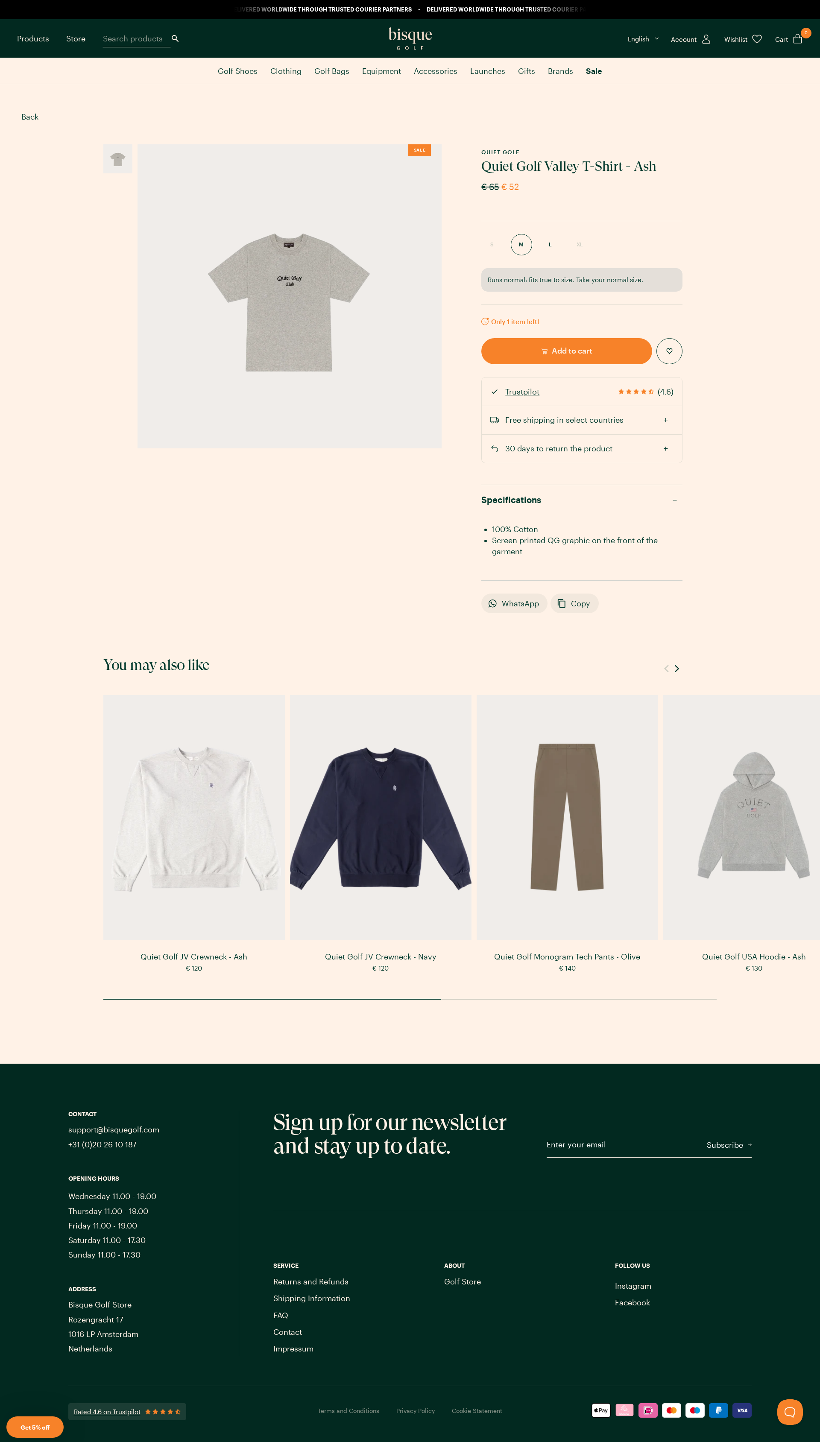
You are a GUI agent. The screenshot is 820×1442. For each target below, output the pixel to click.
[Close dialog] (534, 642)
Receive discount (456, 765)
